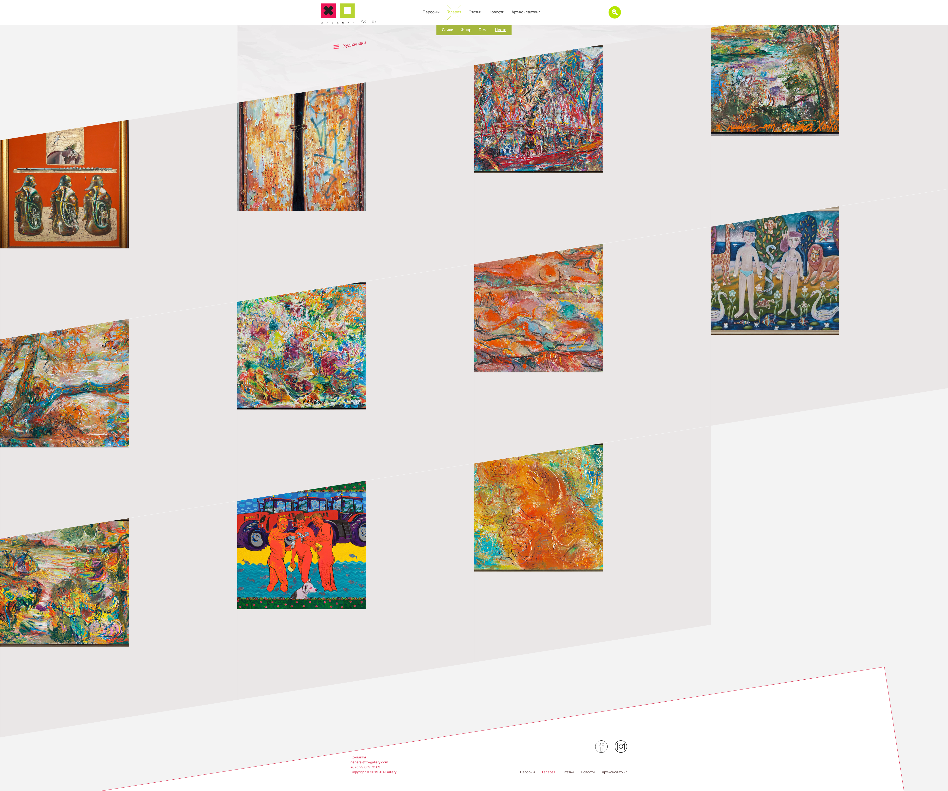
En (374, 21)
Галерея (454, 12)
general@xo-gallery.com (369, 762)
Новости (496, 12)
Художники (354, 44)
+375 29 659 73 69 (365, 767)
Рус (363, 21)
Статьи (475, 12)
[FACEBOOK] (601, 746)
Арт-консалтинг (526, 12)
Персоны (431, 12)
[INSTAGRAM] (621, 746)
